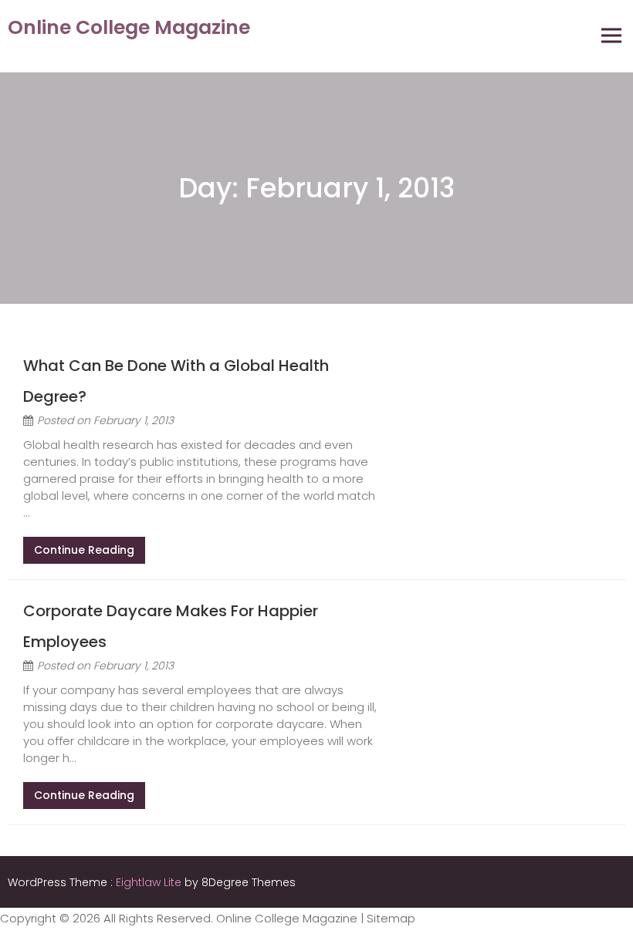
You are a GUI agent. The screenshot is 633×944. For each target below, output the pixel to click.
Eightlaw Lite (150, 882)
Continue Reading (84, 550)
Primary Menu (611, 35)
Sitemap (391, 918)
